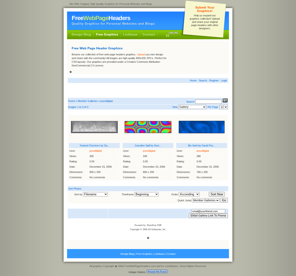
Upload (141, 54)
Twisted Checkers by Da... (94, 145)
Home (193, 80)
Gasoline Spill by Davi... (148, 145)
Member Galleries (88, 101)
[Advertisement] (198, 58)
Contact (148, 34)
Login (224, 80)
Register (214, 80)
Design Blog (81, 34)
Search (203, 80)
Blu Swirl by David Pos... (201, 145)
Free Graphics (107, 34)
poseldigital (106, 101)
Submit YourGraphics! (204, 9)
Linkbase (130, 34)
